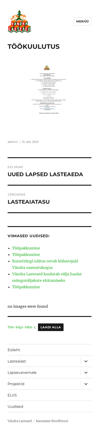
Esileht (14, 350)
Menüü (82, 21)
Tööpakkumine (26, 248)
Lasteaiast (17, 361)
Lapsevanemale (22, 372)
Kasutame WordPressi (52, 421)
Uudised (15, 406)
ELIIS (12, 395)
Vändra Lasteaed (20, 421)
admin (13, 142)
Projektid (16, 384)
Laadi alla (51, 327)
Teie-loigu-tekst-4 (22, 327)
